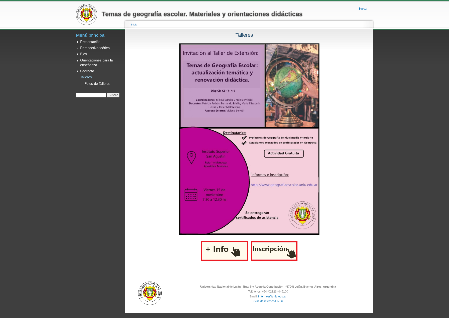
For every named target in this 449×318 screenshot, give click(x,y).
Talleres (86, 77)
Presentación (90, 42)
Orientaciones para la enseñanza (96, 62)
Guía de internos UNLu (268, 301)
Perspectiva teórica (95, 48)
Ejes (83, 54)
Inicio (134, 24)
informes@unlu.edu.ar (272, 296)
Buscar (362, 8)
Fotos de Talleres (97, 84)
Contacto (87, 71)
